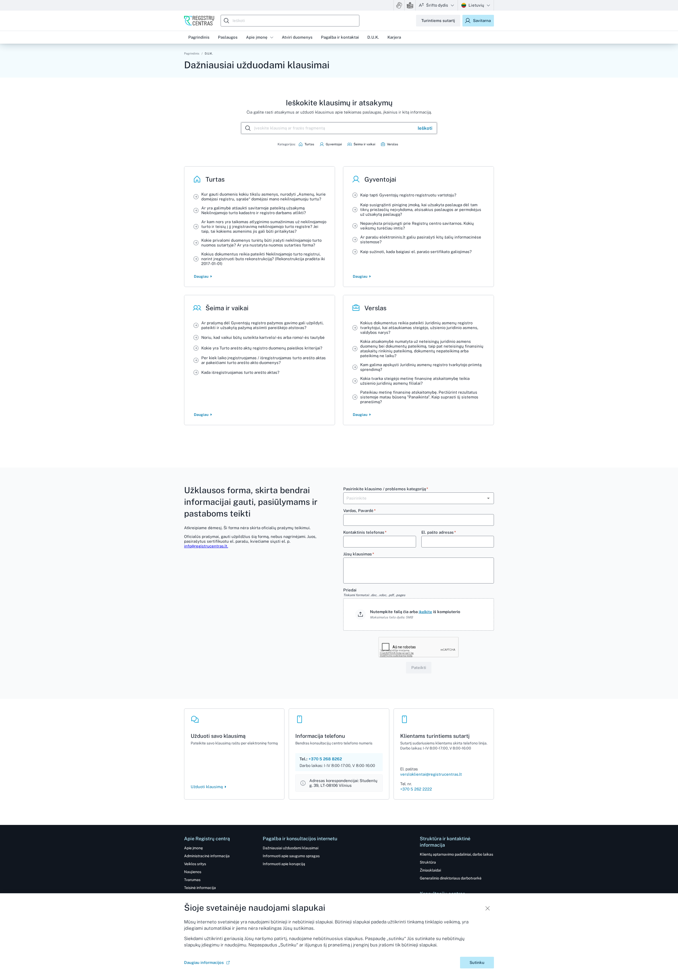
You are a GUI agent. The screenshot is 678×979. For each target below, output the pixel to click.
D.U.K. (373, 37)
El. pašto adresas (438, 532)
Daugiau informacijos (204, 962)
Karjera (394, 37)
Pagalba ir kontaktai (340, 37)
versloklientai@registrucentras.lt (431, 774)
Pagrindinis (191, 53)
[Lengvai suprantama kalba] (410, 5)
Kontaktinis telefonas (365, 532)
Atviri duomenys (297, 37)
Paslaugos (228, 37)
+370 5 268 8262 (325, 759)
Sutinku (477, 962)
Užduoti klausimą (207, 786)
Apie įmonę (256, 37)
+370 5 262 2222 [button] (416, 789)
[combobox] (291, 20)
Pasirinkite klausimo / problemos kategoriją (385, 489)
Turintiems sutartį (438, 20)
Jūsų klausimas (358, 554)
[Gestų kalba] (399, 5)
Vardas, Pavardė (359, 510)
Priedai (374, 592)
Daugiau (201, 276)
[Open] (488, 498)
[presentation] (418, 614)
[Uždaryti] (487, 908)
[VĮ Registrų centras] (199, 20)
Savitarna (482, 20)
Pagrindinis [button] (198, 37)
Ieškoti (425, 128)
